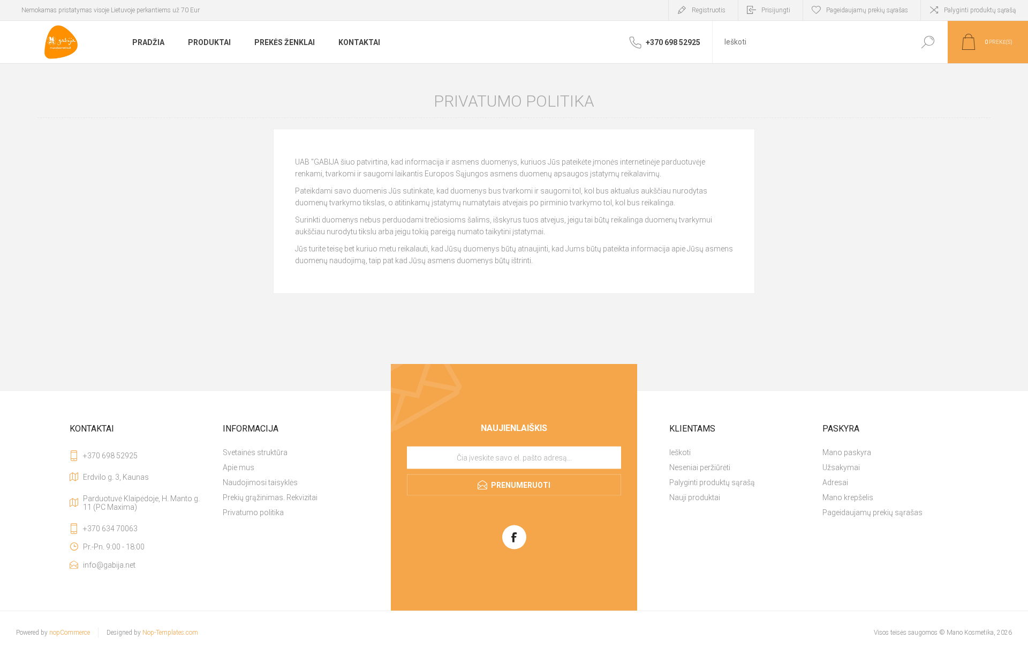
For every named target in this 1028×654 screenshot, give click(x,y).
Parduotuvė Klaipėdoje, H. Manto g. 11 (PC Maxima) (141, 502)
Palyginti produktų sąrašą (980, 10)
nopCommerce (69, 632)
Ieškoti (928, 42)
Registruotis (708, 10)
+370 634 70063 (110, 528)
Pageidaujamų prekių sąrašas (872, 512)
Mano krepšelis (847, 497)
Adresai (835, 482)
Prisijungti (775, 10)
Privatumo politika (253, 512)
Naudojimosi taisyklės (260, 482)
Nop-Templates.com (170, 632)
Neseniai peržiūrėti (699, 467)
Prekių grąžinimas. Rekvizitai (270, 497)
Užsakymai (841, 467)
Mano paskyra (846, 452)
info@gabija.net (109, 565)
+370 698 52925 (110, 455)
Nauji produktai (694, 497)
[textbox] (810, 42)
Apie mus (238, 467)
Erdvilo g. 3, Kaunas (116, 477)
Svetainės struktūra (255, 452)
